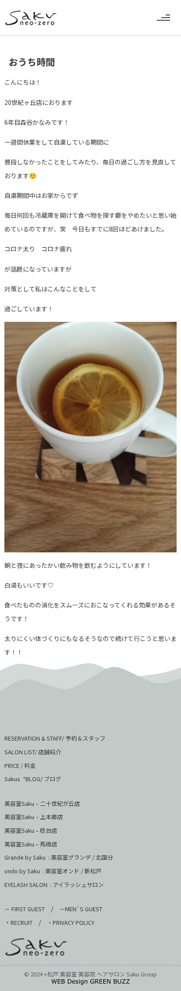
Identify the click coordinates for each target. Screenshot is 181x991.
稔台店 (48, 830)
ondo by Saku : (24, 871)
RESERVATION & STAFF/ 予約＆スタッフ (54, 738)
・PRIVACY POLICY (70, 922)
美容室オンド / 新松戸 (72, 871)
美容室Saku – (22, 816)
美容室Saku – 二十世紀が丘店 (42, 803)
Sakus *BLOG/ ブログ (32, 779)
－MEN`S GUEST (81, 909)
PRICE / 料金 (20, 765)
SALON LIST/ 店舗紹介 (32, 752)
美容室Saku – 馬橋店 (30, 844)
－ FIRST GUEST (24, 909)
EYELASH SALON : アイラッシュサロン (54, 884)
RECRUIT (22, 922)
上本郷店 (51, 816)
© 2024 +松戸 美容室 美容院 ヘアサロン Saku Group (90, 974)
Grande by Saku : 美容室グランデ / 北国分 (58, 857)
